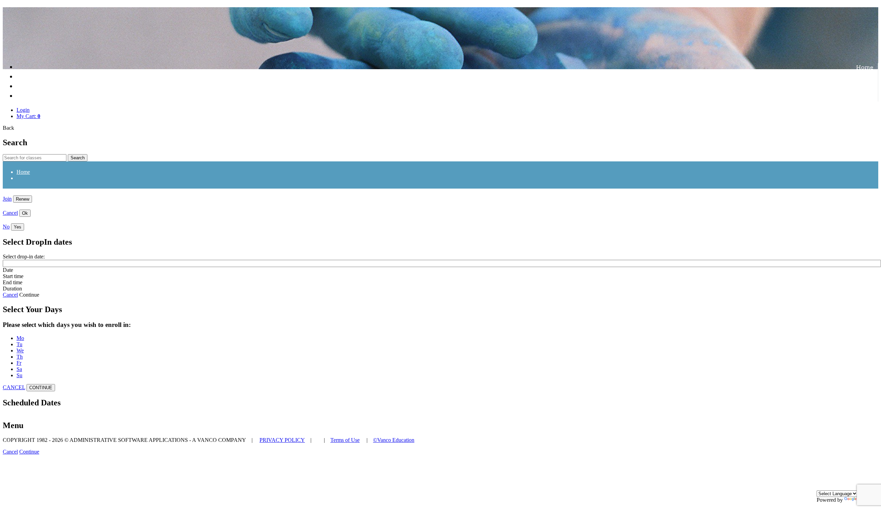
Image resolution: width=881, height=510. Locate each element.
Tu (19, 344)
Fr (19, 363)
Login (23, 110)
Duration (12, 288)
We (20, 350)
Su (19, 375)
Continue (29, 295)
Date (8, 270)
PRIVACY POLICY (282, 440)
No (6, 227)
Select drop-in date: (24, 256)
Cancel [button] (10, 452)
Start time (13, 276)
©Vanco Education (393, 440)
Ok (25, 213)
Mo (20, 338)
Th (20, 357)
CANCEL (14, 387)
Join (7, 199)
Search (78, 157)
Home (864, 68)
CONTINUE (40, 387)
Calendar (860, 87)
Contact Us (857, 97)
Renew (22, 199)
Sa (19, 369)
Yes (17, 227)
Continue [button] (29, 452)
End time (12, 282)
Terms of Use (345, 440)
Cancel (10, 213)
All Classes (857, 77)
